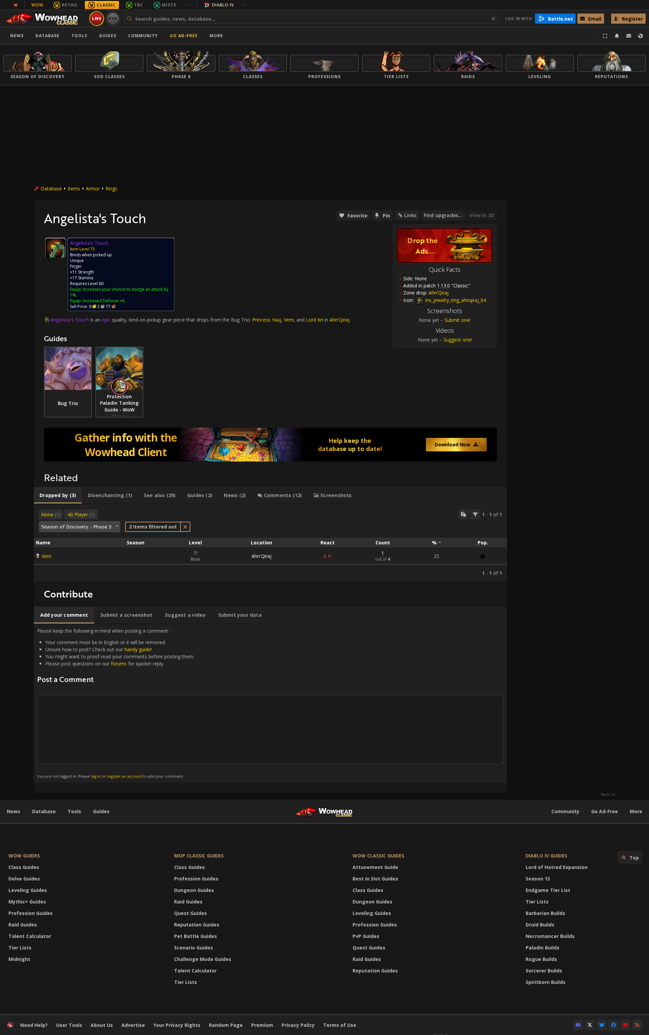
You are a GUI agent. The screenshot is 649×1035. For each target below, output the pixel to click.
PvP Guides (366, 936)
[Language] (640, 36)
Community (143, 36)
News (17, 36)
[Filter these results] (475, 514)
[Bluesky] (602, 1025)
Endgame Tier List (548, 890)
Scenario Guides (193, 947)
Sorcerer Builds (544, 970)
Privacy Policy (298, 1025)
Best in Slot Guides (375, 878)
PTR (113, 18)
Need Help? (34, 1025)
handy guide (137, 649)
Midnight (19, 959)
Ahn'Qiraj (261, 556)
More (636, 811)
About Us (102, 1025)
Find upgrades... (443, 215)
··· (187, 5)
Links (410, 215)
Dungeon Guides (194, 890)
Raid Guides (22, 924)
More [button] (216, 36)
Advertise (133, 1025)
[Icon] (55, 248)
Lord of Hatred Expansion (556, 867)
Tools (74, 811)
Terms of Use (339, 1025)
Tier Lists (19, 947)
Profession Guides (30, 913)
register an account (124, 776)
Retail (70, 5)
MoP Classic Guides (199, 855)
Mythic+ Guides (27, 901)
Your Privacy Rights (176, 1025)
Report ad (608, 794)
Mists (169, 5)
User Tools (69, 1025)
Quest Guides (190, 913)
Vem (46, 556)
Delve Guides (24, 878)
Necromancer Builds (550, 936)
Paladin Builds (542, 947)
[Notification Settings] (617, 36)
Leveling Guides (27, 890)
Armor (93, 188)
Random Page (226, 1025)
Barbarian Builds (545, 913)
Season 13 (538, 878)
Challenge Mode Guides (202, 959)
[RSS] (637, 1025)
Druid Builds (540, 924)
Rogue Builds (541, 959)
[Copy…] (463, 514)
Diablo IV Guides (546, 855)
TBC (138, 5)
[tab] (58, 495)
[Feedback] (629, 36)
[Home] (45, 18)
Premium (262, 1025)
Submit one (457, 320)
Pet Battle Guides (195, 936)
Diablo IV (223, 5)
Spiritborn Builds (546, 982)
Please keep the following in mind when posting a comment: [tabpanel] (115, 703)
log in (96, 776)
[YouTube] (625, 1025)
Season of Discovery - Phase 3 (76, 526)
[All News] (15, 5)
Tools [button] (79, 36)
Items (74, 188)
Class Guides (23, 867)
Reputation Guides (196, 924)
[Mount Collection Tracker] (270, 445)
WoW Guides (24, 855)
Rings (111, 188)
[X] (590, 1025)
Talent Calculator (29, 936)
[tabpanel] (270, 542)
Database (47, 36)
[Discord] (578, 1025)
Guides (107, 36)
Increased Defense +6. (104, 301)
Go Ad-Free (184, 36)
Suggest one (457, 339)
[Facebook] (613, 1025)
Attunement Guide (375, 867)
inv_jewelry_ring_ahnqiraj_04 (455, 300)
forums (119, 663)
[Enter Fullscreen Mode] (605, 36)
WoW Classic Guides (378, 855)
